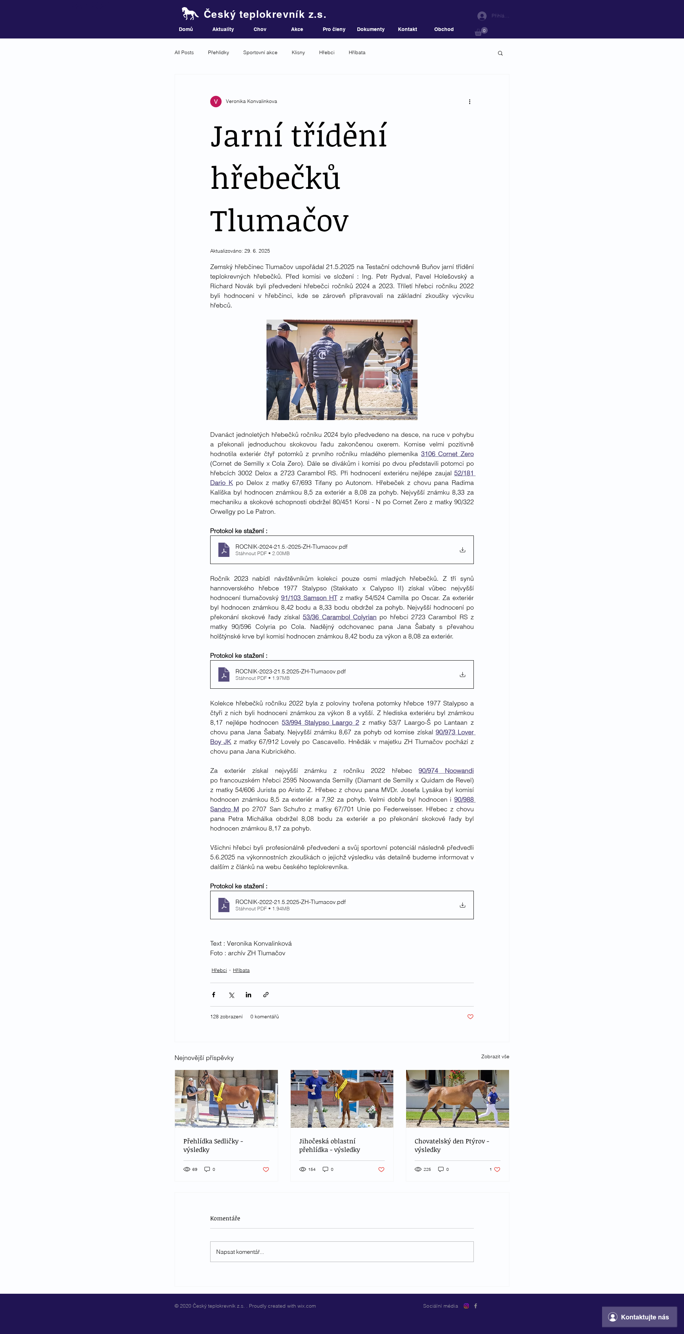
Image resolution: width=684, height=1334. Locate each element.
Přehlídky (218, 52)
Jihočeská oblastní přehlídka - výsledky (329, 1145)
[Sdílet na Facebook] (213, 994)
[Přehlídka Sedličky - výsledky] (226, 1099)
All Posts (184, 52)
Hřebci (327, 52)
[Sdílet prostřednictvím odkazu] (266, 994)
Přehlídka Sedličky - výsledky (213, 1145)
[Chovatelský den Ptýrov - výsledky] (457, 1099)
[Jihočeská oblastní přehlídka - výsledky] (342, 1099)
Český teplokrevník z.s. (265, 14)
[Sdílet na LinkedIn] (248, 994)
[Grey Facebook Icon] (475, 1306)
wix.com (306, 1306)
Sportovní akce (260, 52)
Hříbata (357, 52)
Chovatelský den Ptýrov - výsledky (452, 1145)
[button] (481, 31)
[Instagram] (466, 1306)
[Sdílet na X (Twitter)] (231, 994)
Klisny (298, 52)
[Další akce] (469, 101)
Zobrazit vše (495, 1056)
